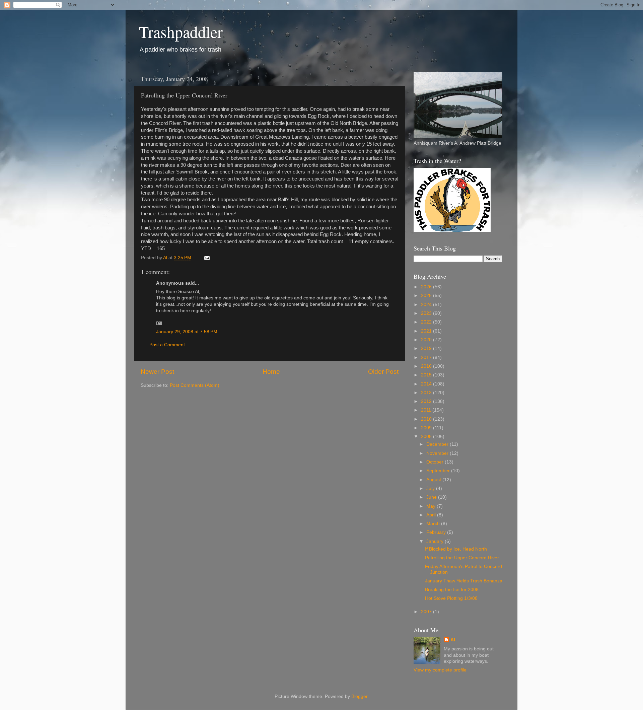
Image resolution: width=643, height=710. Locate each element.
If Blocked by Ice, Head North (456, 549)
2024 (427, 304)
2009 (427, 427)
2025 (427, 295)
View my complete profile (440, 669)
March (433, 523)
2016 (427, 366)
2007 (427, 611)
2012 (427, 401)
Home (271, 371)
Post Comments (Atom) (194, 385)
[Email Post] (206, 257)
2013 (427, 392)
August (434, 479)
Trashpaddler (181, 31)
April (431, 514)
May (431, 506)
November (438, 453)
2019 (427, 348)
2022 (427, 322)
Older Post (383, 371)
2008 (427, 436)
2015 (427, 374)
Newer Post (157, 371)
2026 (427, 286)
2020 (427, 339)
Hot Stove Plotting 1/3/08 (451, 598)
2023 (427, 313)
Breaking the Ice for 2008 (452, 589)
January (435, 541)
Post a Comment (167, 344)
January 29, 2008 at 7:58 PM (186, 331)
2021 (427, 331)
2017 (427, 357)
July (431, 488)
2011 (426, 410)
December (438, 444)
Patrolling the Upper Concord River (462, 557)
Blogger (359, 696)
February (436, 532)
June (432, 497)
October (435, 462)
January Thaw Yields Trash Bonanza (463, 580)
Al (452, 639)
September (438, 470)
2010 (427, 419)
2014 (427, 383)
